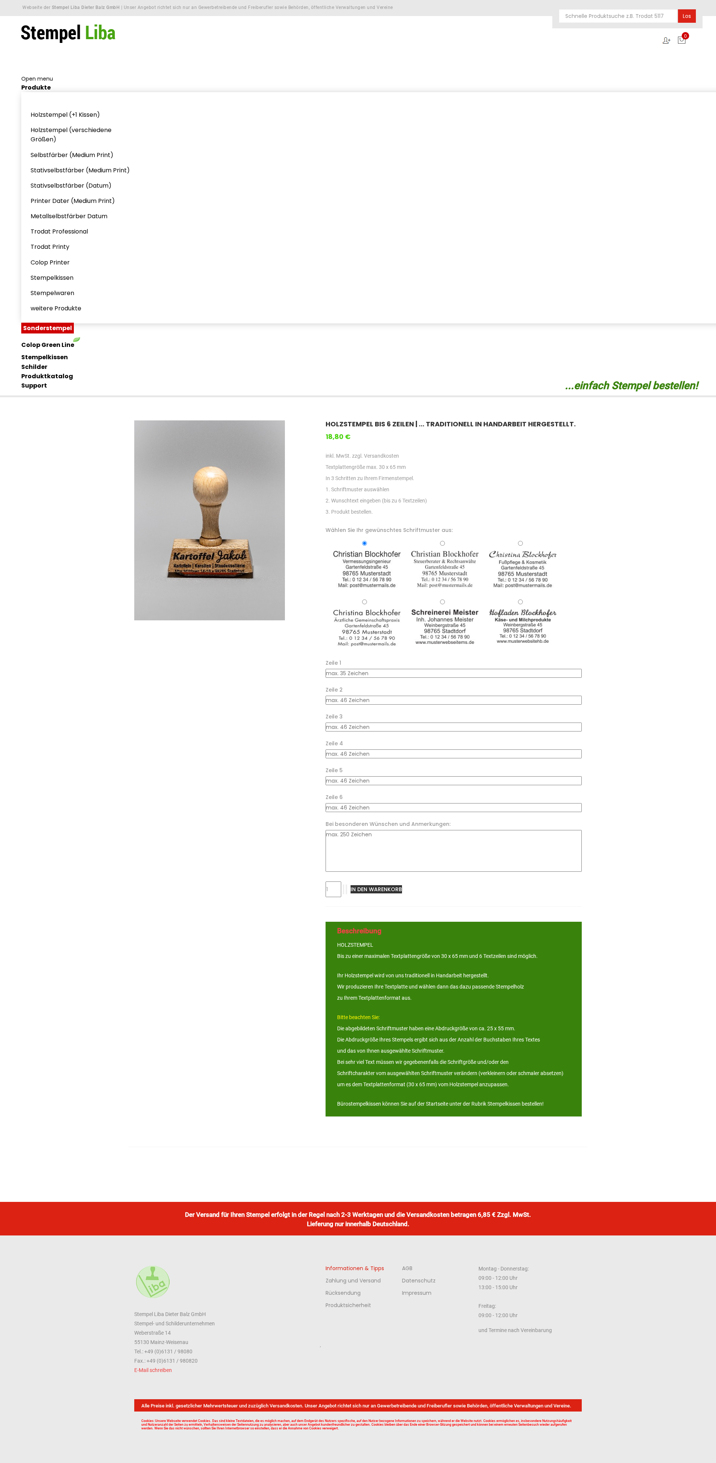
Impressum (416, 1293)
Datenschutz (419, 1280)
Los (687, 16)
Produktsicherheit (348, 1305)
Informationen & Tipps (355, 1268)
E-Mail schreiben (153, 1370)
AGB (407, 1268)
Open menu (37, 78)
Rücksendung (343, 1293)
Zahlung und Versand (353, 1280)
